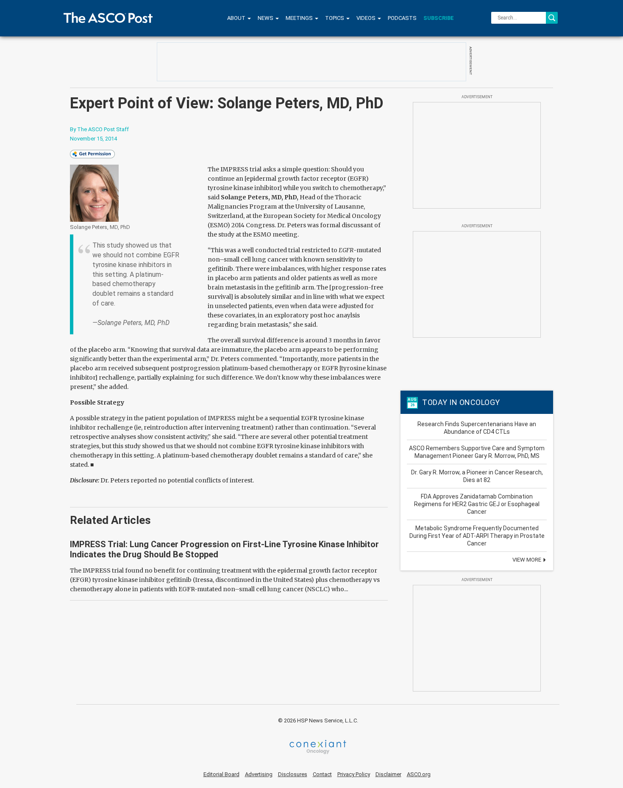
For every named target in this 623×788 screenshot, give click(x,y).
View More (527, 560)
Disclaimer (388, 774)
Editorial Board (221, 774)
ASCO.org (419, 774)
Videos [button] (366, 18)
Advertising (259, 774)
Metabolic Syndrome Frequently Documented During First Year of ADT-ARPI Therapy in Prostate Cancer (477, 536)
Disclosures (292, 774)
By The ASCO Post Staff (99, 129)
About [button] (237, 18)
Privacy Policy (353, 774)
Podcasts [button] (402, 18)
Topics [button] (335, 18)
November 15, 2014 (93, 138)
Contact (322, 774)
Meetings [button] (300, 18)
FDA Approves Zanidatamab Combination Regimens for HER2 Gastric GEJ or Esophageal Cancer (477, 504)
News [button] (266, 18)
